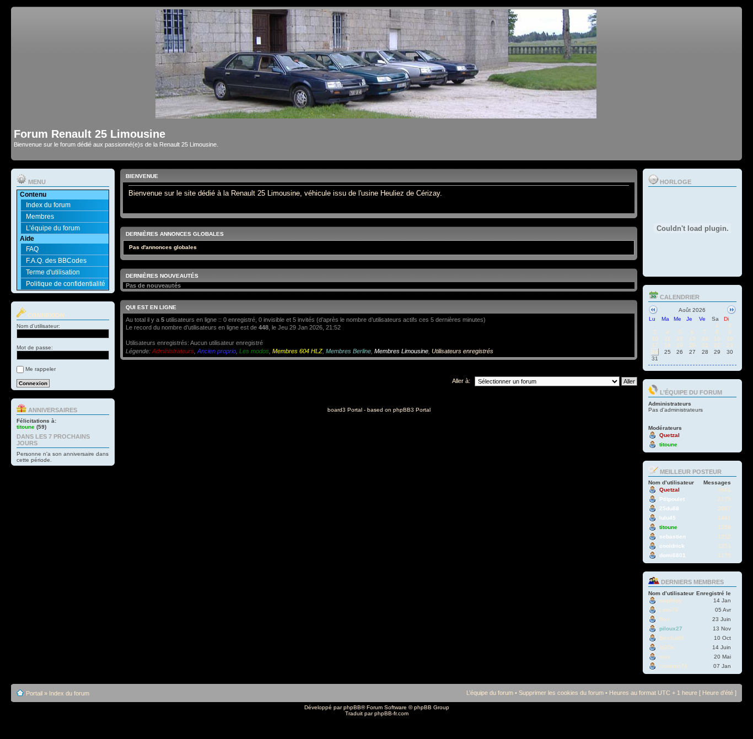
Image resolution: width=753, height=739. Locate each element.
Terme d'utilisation (53, 272)
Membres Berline (348, 351)
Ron (664, 619)
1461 (724, 518)
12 (679, 339)
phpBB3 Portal (412, 410)
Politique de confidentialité (65, 284)
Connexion (45, 315)
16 (730, 339)
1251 (724, 546)
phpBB (352, 707)
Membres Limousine (401, 351)
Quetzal (669, 435)
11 (667, 339)
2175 (724, 499)
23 (730, 345)
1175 (724, 555)
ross (664, 657)
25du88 (669, 508)
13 (692, 339)
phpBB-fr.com (391, 713)
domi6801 (672, 555)
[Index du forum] (377, 114)
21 (705, 345)
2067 (724, 508)
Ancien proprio (216, 351)
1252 (724, 536)
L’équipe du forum (53, 228)
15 (717, 339)
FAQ (32, 249)
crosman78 (673, 666)
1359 (724, 527)
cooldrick (672, 546)
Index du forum (48, 205)
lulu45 (667, 518)
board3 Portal (344, 410)
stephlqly (670, 600)
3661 (724, 490)
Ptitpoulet (672, 499)
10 (655, 339)
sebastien (672, 536)
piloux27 (670, 628)
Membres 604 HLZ (297, 351)
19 (679, 345)
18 (667, 345)
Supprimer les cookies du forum (561, 692)
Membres (40, 216)
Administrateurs (173, 351)
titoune (26, 427)
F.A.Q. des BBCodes (56, 261)
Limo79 (668, 610)
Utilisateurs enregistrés (462, 351)
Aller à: (461, 380)
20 (692, 345)
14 (705, 339)
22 (717, 345)
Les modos (254, 351)
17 (655, 345)
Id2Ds (666, 647)
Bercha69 (671, 638)
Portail (34, 693)
